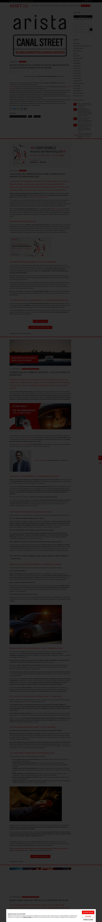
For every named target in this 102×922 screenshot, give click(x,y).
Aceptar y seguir (88, 912)
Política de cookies (27, 917)
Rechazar (88, 916)
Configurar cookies (88, 919)
